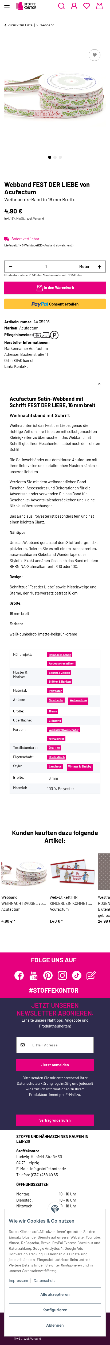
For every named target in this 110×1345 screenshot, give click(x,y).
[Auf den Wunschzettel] (94, 55)
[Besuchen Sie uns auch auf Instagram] (62, 975)
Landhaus (55, 766)
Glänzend (55, 720)
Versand (38, 218)
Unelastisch (57, 757)
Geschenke (56, 700)
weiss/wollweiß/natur (63, 730)
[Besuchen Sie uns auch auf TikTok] (77, 975)
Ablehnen (55, 1325)
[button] (61, 6)
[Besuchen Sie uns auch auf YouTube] (33, 975)
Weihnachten (78, 700)
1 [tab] (49, 157)
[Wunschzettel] (86, 6)
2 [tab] (55, 157)
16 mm (53, 711)
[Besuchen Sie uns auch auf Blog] (91, 975)
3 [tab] (60, 157)
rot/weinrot (56, 738)
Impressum (18, 1280)
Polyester (55, 690)
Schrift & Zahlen (59, 672)
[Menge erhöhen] (99, 266)
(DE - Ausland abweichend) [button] (55, 245)
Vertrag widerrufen (55, 1120)
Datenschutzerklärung (35, 1083)
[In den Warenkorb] (8, 42)
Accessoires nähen (61, 663)
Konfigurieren (55, 1309)
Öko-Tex (54, 747)
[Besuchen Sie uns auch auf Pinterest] (48, 975)
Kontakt (21, 366)
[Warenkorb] (99, 6)
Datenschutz (45, 1280)
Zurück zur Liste (20, 25)
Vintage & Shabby (79, 766)
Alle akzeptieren (55, 1294)
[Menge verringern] (11, 266)
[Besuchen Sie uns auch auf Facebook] (19, 975)
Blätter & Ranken (60, 681)
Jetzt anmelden (55, 1064)
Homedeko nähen (60, 655)
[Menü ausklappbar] (7, 3)
